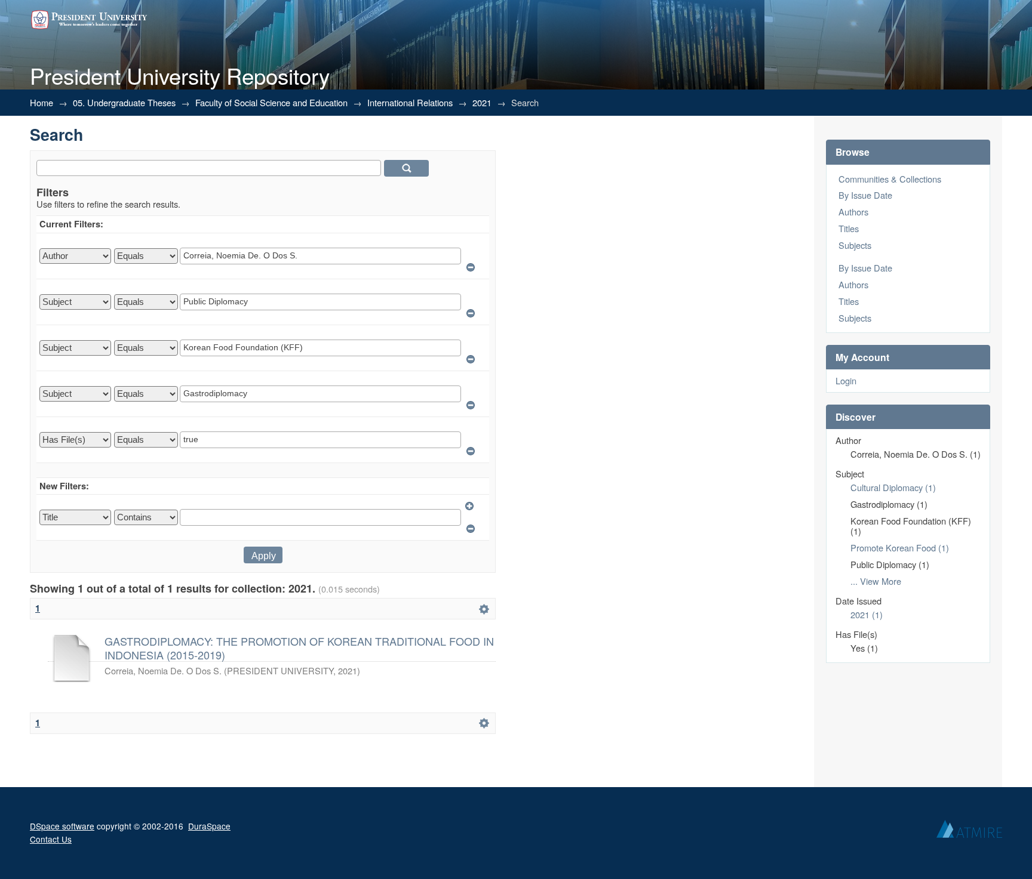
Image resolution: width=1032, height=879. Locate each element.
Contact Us (51, 839)
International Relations (410, 102)
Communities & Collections (889, 178)
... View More (875, 581)
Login (846, 380)
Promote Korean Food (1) (899, 547)
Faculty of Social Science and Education (271, 102)
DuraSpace (209, 826)
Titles (848, 228)
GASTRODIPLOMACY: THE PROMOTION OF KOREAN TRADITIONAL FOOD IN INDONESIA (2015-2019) (299, 647)
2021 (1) (866, 614)
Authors (853, 211)
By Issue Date (865, 195)
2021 (482, 102)
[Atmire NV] (969, 832)
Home (41, 102)
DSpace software (62, 826)
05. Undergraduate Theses (124, 102)
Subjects (854, 245)
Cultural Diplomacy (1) (893, 487)
